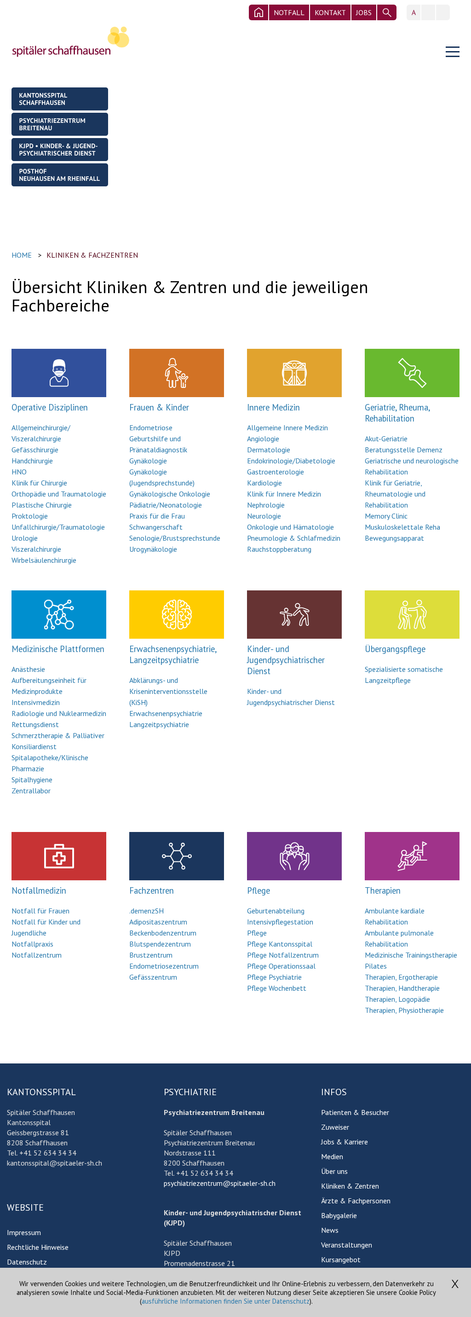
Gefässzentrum (153, 977)
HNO (19, 471)
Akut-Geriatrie (386, 438)
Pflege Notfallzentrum (283, 954)
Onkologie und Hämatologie (290, 526)
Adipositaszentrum (158, 921)
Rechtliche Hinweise (38, 1247)
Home (21, 255)
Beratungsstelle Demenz (403, 449)
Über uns (334, 1171)
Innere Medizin (273, 407)
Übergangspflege (395, 648)
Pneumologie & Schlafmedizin (293, 538)
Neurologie (264, 515)
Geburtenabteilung (275, 910)
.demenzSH (146, 910)
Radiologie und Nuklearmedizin (58, 713)
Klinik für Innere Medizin (284, 493)
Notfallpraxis (32, 943)
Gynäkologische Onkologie (169, 493)
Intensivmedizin (35, 702)
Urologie (24, 538)
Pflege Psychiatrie (274, 977)
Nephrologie (266, 504)
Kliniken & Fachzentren (92, 255)
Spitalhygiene (31, 779)
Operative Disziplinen (49, 407)
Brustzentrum (150, 954)
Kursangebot (341, 1259)
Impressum (24, 1232)
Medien (332, 1156)
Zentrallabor (31, 790)
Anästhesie (28, 669)
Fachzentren (151, 890)
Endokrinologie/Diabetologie (291, 460)
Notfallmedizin (38, 890)
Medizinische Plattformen (57, 648)
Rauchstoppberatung (279, 549)
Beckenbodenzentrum (162, 932)
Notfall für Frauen (40, 910)
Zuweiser (335, 1127)
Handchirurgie (32, 460)
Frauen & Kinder (159, 407)
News (330, 1230)
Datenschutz (27, 1261)
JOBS (364, 12)
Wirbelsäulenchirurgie (43, 560)
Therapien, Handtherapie (402, 988)
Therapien (383, 890)
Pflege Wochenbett (276, 988)
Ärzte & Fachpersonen (356, 1200)
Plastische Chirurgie (41, 504)
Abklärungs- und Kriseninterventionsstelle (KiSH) (168, 691)
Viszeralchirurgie (36, 549)
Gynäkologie (148, 460)
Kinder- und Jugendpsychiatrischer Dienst (286, 659)
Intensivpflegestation (280, 921)
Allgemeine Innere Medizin (287, 427)
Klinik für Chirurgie (39, 482)
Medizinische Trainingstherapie (411, 954)
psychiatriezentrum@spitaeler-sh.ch (220, 1183)
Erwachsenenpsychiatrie (165, 713)
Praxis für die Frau (157, 515)
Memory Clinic (386, 515)
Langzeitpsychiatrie (159, 724)
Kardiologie (264, 482)
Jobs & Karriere (344, 1141)
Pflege (258, 890)
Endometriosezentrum (164, 965)
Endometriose (150, 427)
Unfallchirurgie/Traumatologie (58, 526)
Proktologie (29, 515)
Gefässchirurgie (34, 449)
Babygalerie (339, 1215)
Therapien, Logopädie (397, 999)
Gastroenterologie (275, 471)
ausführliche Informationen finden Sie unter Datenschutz (226, 1301)
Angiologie (263, 438)
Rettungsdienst (35, 724)
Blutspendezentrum (160, 943)
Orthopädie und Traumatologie (58, 493)
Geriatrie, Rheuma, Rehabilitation (397, 413)
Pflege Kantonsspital (279, 943)
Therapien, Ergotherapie (401, 977)
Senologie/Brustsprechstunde (174, 538)
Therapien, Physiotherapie (404, 1010)
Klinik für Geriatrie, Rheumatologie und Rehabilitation (395, 493)
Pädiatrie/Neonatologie (165, 504)
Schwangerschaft (156, 526)
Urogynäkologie (153, 549)
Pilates (376, 965)
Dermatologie (268, 449)
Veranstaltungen (346, 1244)
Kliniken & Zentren (350, 1185)
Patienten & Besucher (355, 1112)
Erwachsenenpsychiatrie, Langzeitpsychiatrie (172, 654)
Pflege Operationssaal (281, 965)
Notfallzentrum (36, 954)
